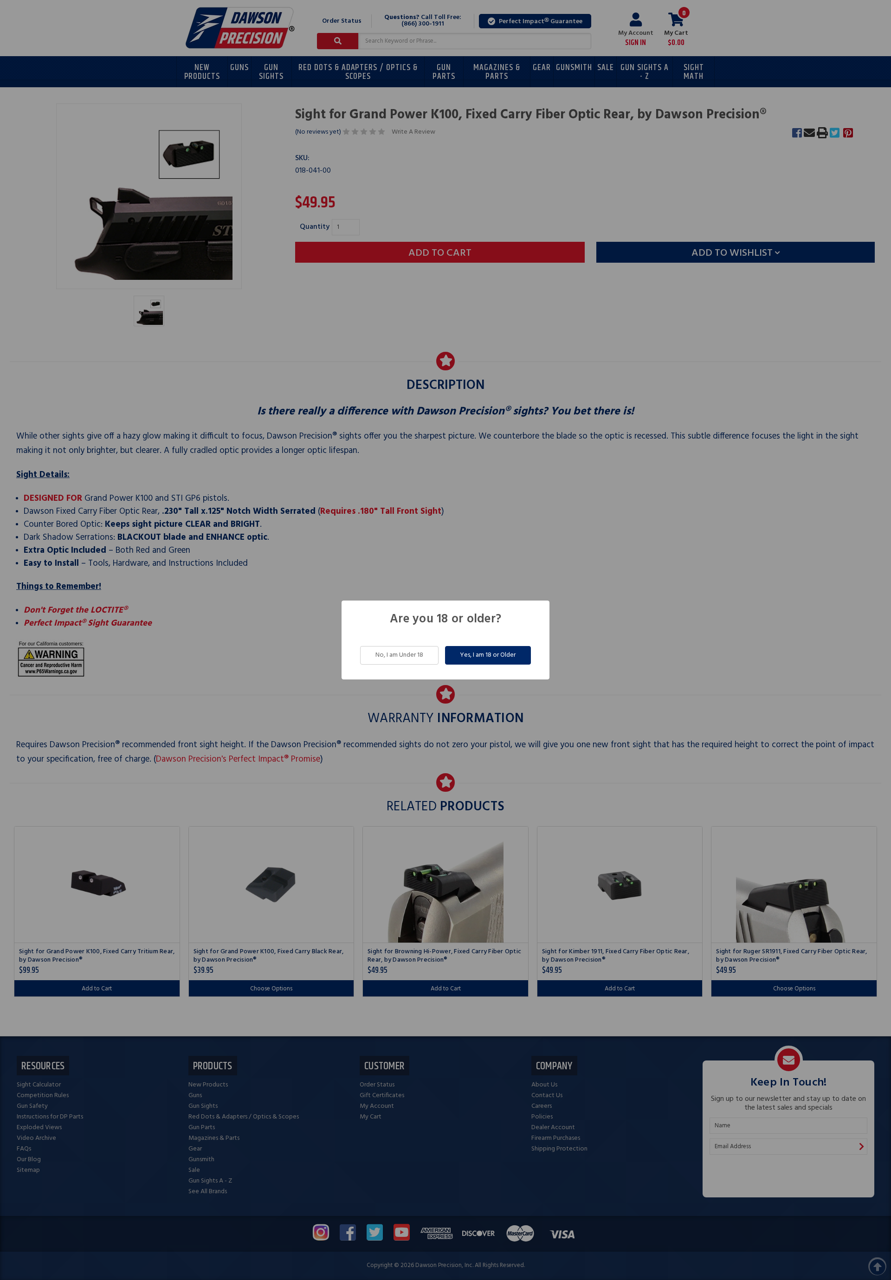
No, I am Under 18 (399, 655)
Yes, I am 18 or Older (488, 655)
